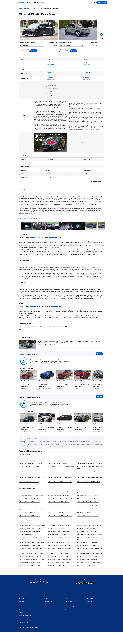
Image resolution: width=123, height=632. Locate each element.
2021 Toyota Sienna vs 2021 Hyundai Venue (58, 531)
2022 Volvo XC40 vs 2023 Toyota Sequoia (58, 495)
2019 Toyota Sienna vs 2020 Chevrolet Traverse (89, 562)
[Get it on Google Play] (89, 583)
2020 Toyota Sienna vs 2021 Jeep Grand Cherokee (60, 471)
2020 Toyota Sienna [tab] (25, 218)
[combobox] (24, 622)
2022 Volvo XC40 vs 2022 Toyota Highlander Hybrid (32, 498)
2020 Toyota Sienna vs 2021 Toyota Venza (87, 460)
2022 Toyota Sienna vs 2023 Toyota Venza (87, 495)
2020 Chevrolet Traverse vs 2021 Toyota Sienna (60, 548)
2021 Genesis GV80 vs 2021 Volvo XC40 (29, 481)
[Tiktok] (47, 582)
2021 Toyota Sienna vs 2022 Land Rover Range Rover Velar (90, 538)
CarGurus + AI (32, 438)
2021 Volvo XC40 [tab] (35, 218)
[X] (34, 582)
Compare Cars (34, 8)
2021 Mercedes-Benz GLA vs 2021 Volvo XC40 (30, 471)
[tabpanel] (61, 226)
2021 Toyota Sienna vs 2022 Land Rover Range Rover (32, 525)
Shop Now (33, 50)
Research (26, 8)
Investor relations (23, 606)
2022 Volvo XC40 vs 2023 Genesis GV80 (58, 519)
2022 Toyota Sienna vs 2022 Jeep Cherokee (87, 498)
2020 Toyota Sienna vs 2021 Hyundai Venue (59, 474)
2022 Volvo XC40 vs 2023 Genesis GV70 (58, 508)
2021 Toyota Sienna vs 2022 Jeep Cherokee (29, 531)
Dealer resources (48, 601)
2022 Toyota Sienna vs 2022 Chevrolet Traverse (60, 515)
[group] (27, 226)
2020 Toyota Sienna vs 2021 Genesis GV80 (29, 466)
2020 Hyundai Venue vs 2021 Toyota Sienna (59, 542)
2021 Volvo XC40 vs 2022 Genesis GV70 (58, 463)
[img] (27, 386)
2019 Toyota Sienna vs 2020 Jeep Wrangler (87, 565)
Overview (55, 45)
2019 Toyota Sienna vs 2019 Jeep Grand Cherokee (31, 565)
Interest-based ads (69, 606)
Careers (21, 612)
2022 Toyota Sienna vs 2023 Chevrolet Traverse (31, 495)
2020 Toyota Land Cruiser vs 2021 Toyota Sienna (31, 556)
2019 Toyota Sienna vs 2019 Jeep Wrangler (87, 559)
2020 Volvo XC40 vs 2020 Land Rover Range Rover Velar (89, 549)
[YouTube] (37, 582)
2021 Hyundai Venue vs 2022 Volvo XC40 (87, 528)
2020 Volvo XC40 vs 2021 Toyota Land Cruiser (59, 545)
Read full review (50, 79)
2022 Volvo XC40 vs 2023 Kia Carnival (28, 519)
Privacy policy (68, 601)
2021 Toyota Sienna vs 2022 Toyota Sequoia (88, 522)
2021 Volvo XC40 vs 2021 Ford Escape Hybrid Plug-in (90, 477)
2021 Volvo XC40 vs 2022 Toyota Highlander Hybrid (32, 477)
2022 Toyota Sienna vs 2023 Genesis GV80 (58, 501)
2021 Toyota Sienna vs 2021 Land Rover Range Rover (61, 537)
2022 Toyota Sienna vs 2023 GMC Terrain (29, 491)
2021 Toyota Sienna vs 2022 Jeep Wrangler (58, 525)
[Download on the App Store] (79, 583)
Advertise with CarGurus (25, 615)
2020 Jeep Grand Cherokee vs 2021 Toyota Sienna (89, 553)
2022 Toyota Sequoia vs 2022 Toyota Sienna (88, 501)
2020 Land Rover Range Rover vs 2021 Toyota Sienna (32, 548)
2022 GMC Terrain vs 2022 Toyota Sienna (87, 512)
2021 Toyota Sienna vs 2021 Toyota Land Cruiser (31, 537)
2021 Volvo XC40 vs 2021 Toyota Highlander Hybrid (89, 471)
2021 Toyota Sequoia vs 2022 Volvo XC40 (29, 534)
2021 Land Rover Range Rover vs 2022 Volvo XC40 (31, 542)
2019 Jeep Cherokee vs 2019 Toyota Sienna (58, 562)
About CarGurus (23, 598)
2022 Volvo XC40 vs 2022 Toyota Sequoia (87, 515)
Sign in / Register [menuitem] (101, 2)
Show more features (96, 181)
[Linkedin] (43, 582)
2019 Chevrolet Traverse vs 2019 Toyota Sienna (59, 559)
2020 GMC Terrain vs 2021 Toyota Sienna (58, 556)
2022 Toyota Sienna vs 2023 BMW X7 (28, 512)
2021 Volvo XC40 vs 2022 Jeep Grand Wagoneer (31, 463)
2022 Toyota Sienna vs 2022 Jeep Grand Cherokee (89, 508)
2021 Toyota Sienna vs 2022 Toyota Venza (87, 531)
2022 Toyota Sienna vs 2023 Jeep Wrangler (29, 501)
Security (67, 609)
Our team (21, 601)
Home (20, 8)
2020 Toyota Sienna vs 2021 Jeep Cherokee (30, 456)
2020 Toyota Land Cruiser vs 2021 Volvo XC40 (88, 481)
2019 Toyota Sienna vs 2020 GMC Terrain (87, 556)
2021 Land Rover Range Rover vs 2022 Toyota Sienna (90, 525)
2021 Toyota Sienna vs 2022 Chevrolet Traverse (88, 519)
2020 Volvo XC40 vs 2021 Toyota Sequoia (58, 553)
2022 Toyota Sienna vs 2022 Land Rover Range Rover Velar (32, 508)
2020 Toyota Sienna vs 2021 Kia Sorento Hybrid (88, 456)
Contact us (89, 601)
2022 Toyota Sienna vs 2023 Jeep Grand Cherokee (60, 505)
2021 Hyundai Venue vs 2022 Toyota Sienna (58, 534)
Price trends (22, 609)
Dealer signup (47, 598)
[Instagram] (40, 582)
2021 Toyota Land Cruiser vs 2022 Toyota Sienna (31, 522)
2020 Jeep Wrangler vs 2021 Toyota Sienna (29, 545)
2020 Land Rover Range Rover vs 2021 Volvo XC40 (60, 456)
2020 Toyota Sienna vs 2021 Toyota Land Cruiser (60, 481)
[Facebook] (31, 582)
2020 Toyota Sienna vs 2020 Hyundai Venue (30, 460)
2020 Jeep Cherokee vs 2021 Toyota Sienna (87, 545)
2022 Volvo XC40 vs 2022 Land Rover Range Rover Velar (89, 491)
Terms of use (68, 598)
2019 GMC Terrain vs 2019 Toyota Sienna (58, 565)
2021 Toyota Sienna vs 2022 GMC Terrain (58, 528)
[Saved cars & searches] (94, 2)
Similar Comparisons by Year (27, 488)
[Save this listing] (35, 378)
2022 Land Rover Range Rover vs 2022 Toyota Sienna (61, 498)
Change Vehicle (25, 50)
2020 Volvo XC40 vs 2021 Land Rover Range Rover (31, 553)
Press (20, 604)
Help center (90, 598)
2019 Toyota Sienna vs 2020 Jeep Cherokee (30, 562)
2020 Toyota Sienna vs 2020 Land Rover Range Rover (90, 463)
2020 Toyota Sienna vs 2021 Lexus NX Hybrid (30, 474)
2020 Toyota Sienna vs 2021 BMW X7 (86, 474)
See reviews (50, 74)
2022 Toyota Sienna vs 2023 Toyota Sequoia (88, 505)
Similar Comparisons (25, 454)
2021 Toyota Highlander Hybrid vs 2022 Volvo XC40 (61, 522)
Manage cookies (69, 604)
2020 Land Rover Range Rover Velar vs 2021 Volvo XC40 (89, 467)
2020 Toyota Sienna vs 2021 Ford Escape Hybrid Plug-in (61, 477)
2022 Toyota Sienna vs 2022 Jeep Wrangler (58, 491)
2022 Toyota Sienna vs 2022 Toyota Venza (29, 515)
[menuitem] (27, 2)
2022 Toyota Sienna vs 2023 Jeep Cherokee (59, 512)
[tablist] (61, 218)
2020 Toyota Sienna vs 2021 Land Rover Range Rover (61, 466)
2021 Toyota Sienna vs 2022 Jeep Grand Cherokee (89, 534)
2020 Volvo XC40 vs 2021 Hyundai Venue (87, 542)
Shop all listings (50, 64)
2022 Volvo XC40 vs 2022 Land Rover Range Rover (31, 505)
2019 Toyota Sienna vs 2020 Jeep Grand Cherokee (31, 559)
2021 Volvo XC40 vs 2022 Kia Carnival (57, 460)
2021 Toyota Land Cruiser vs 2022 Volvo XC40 (30, 528)
